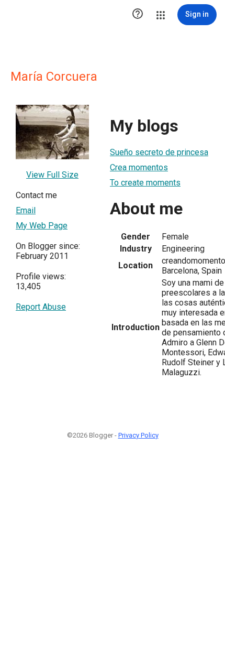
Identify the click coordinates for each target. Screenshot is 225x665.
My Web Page (42, 226)
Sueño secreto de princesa (159, 152)
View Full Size (52, 175)
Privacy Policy (138, 435)
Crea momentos (139, 167)
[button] (137, 14)
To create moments (145, 183)
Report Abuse (41, 307)
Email (26, 210)
